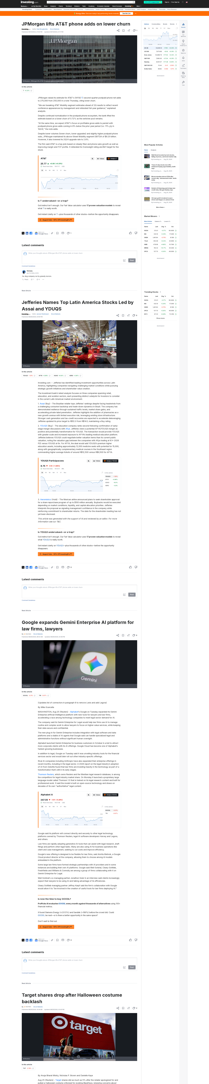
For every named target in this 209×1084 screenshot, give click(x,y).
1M (49, 170)
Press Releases (172, 9)
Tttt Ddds (30, 271)
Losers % (167, 221)
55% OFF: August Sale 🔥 (153, 2)
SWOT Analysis (141, 9)
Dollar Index (148, 69)
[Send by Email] (63, 233)
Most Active (148, 221)
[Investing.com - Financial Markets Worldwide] (29, 2)
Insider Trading (100, 9)
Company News (111, 9)
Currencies (38, 9)
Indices (146, 24)
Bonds (165, 24)
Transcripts (162, 9)
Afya (68, 429)
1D (42, 170)
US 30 (146, 48)
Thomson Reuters (46, 774)
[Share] (118, 30)
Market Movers (150, 216)
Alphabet (74, 712)
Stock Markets (58, 9)
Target (58, 1080)
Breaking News (27, 9)
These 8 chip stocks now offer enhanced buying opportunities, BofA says (163, 166)
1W (46, 170)
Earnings (120, 9)
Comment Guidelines (28, 266)
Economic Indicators (70, 9)
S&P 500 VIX (148, 65)
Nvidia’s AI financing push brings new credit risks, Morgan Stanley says (163, 189)
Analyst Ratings (152, 9)
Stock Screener (117, 6)
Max (65, 170)
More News (160, 207)
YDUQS (43, 426)
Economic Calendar (103, 6)
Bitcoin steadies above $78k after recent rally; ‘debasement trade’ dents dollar (163, 178)
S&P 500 (147, 58)
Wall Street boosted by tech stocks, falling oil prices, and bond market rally (163, 156)
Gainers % (158, 221)
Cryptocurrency (89, 9)
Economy (80, 9)
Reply (26, 279)
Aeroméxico (45, 499)
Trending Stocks (151, 292)
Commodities (48, 9)
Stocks (172, 24)
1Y (57, 170)
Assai (42, 403)
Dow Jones (148, 55)
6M (54, 170)
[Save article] (123, 30)
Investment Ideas (130, 9)
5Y (61, 170)
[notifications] (182, 2)
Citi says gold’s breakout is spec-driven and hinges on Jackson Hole (162, 199)
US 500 (146, 51)
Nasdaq (146, 62)
